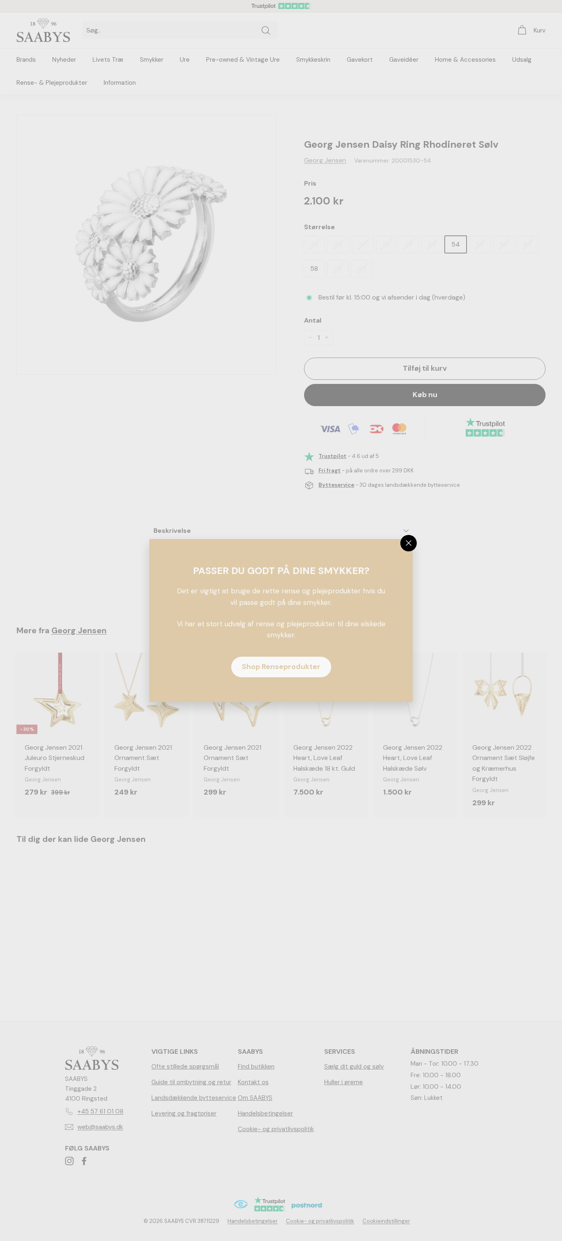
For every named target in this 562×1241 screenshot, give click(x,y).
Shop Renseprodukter (281, 667)
